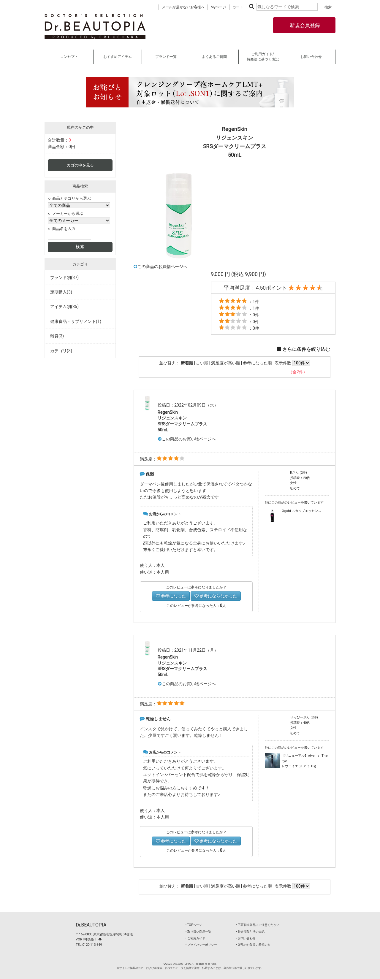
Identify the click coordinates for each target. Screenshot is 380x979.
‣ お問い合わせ (246, 938)
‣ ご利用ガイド (195, 938)
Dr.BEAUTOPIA (91, 925)
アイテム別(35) (64, 306)
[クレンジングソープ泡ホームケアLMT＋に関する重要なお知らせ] (190, 92)
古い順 (202, 363)
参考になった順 (257, 363)
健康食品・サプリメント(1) (75, 321)
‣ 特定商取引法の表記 (250, 931)
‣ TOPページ (194, 924)
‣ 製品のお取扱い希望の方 (253, 944)
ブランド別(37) (64, 277)
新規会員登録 (304, 25)
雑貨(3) (57, 336)
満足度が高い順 (225, 363)
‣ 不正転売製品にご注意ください (257, 924)
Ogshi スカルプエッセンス (301, 511)
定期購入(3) (61, 292)
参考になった (173, 596)
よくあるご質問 (214, 57)
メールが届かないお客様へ (183, 7)
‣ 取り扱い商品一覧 (198, 931)
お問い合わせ (311, 57)
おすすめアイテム (117, 57)
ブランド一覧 (166, 57)
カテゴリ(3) (61, 350)
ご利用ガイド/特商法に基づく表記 (263, 56)
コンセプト (69, 57)
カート (237, 7)
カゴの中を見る (80, 165)
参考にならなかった (218, 596)
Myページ (218, 7)
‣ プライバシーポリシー (201, 944)
